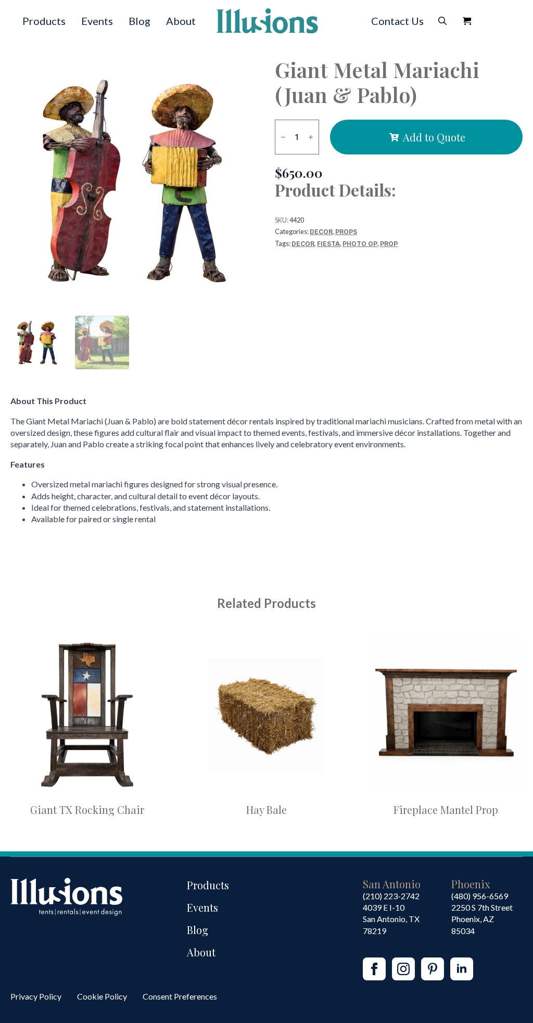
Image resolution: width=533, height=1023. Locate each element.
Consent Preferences (180, 996)
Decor (321, 232)
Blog (139, 21)
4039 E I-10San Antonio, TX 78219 (391, 919)
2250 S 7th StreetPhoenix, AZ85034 (482, 919)
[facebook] (374, 968)
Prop (389, 244)
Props (346, 232)
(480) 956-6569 (479, 896)
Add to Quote (434, 137)
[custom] (432, 968)
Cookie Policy (102, 996)
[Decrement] (283, 137)
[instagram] (403, 968)
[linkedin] (461, 968)
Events (97, 21)
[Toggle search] (442, 20)
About (181, 21)
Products (44, 21)
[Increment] (310, 137)
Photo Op (359, 244)
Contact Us (397, 21)
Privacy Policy (35, 996)
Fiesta (328, 244)
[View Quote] (467, 21)
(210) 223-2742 (391, 896)
